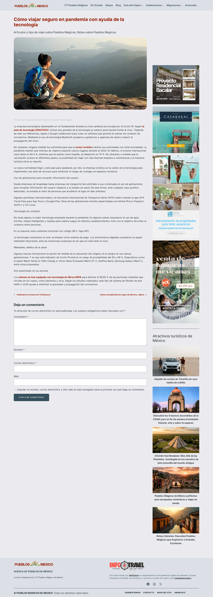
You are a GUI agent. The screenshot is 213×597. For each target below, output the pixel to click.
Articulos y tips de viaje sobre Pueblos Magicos (45, 32)
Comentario (21, 316)
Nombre (19, 349)
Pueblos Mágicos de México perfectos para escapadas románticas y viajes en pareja (175, 499)
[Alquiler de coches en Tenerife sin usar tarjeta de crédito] (176, 361)
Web (16, 376)
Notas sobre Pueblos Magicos (96, 32)
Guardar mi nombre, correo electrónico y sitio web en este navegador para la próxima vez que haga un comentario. (81, 389)
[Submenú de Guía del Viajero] (142, 5)
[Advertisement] (176, 40)
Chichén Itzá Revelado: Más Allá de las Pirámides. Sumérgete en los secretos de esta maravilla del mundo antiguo (175, 459)
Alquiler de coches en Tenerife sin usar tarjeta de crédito (175, 381)
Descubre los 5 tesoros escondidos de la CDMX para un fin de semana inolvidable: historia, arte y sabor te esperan (176, 419)
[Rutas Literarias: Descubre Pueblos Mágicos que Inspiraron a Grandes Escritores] (176, 520)
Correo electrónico (25, 363)
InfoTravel (133, 575)
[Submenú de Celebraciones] (163, 5)
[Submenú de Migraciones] (181, 5)
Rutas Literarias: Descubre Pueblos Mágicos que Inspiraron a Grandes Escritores (175, 540)
